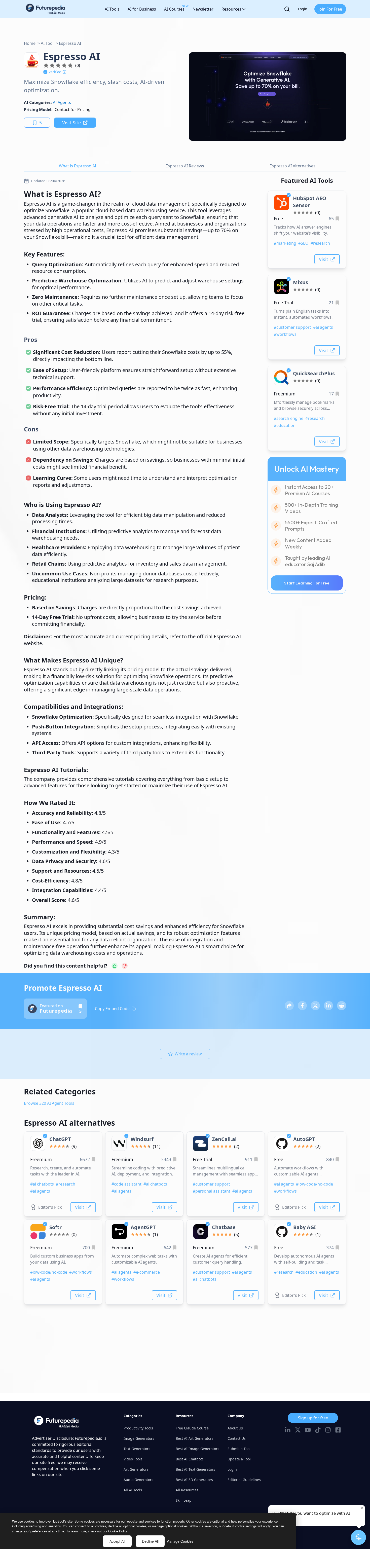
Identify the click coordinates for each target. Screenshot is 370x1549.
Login (302, 9)
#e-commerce (146, 1272)
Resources (231, 9)
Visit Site (71, 123)
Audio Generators (138, 1479)
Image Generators (139, 1438)
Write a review (188, 1054)
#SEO (303, 243)
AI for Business (142, 9)
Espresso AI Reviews (185, 166)
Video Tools (133, 1459)
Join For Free (330, 9)
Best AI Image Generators (197, 1448)
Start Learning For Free (306, 582)
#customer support (292, 327)
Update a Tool (239, 1459)
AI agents (62, 102)
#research (320, 243)
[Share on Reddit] (341, 1005)
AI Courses (174, 8)
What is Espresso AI (77, 166)
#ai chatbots (42, 1184)
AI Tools (112, 9)
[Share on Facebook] (302, 1005)
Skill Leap (184, 1500)
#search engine (288, 418)
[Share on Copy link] (289, 1005)
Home (29, 43)
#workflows (285, 334)
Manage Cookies (179, 1541)
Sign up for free (313, 1418)
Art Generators (136, 1469)
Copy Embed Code (112, 1008)
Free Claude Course (192, 1428)
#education (284, 425)
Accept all (117, 1541)
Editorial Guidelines (244, 1479)
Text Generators (137, 1448)
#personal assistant (211, 1191)
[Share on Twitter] (315, 1005)
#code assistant (126, 1184)
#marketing (285, 243)
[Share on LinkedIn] (328, 1005)
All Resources (187, 1490)
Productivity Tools (138, 1428)
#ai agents (323, 327)
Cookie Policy (117, 1531)
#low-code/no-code (314, 1184)
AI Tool (47, 43)
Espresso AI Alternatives (292, 166)
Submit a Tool (239, 1448)
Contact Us (237, 1438)
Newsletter (203, 9)
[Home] (45, 9)
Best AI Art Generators (194, 1438)
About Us (235, 1428)
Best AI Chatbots (190, 1459)
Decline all (150, 1541)
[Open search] (287, 9)
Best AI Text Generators (195, 1469)
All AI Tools (133, 1490)
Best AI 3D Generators (194, 1479)
